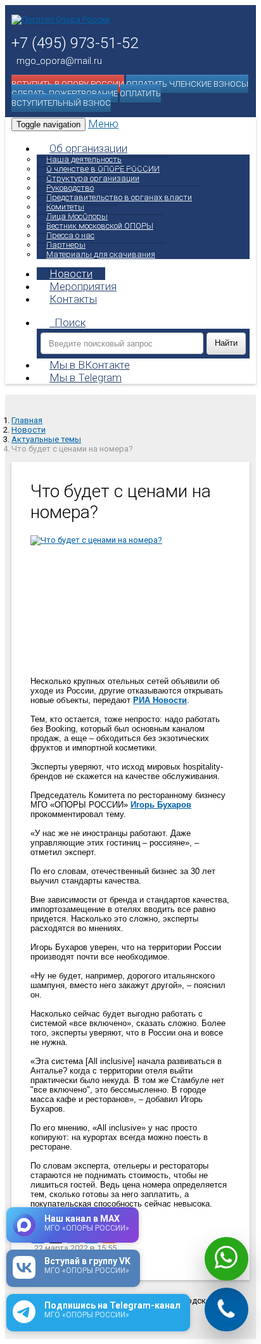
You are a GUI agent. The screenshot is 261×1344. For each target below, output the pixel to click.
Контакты (73, 299)
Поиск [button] (70, 322)
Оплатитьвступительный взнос (86, 98)
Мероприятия (83, 286)
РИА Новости (160, 700)
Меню (103, 123)
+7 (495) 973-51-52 (74, 43)
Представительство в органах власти (119, 197)
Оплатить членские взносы (187, 84)
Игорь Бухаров (160, 804)
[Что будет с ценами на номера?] (130, 602)
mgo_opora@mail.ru (59, 61)
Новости (70, 273)
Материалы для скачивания (100, 254)
